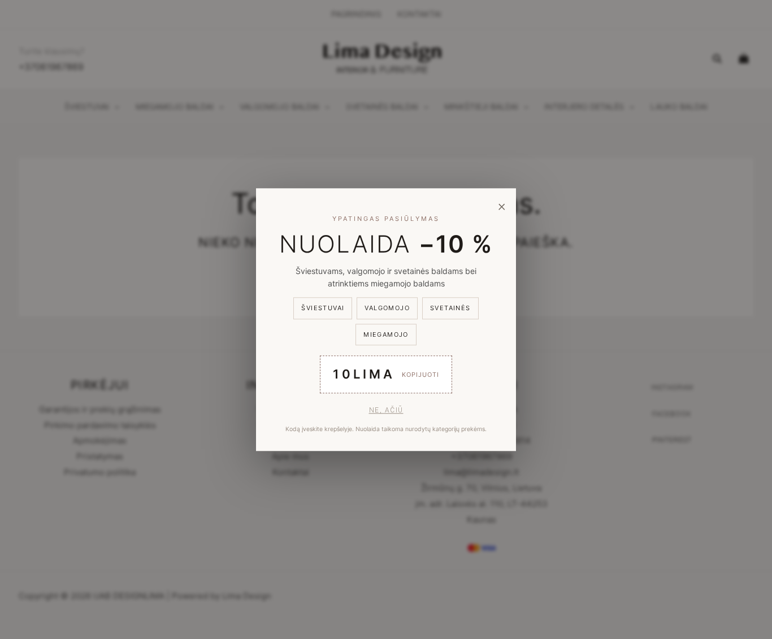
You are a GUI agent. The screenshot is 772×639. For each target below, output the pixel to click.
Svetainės (450, 308)
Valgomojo (387, 308)
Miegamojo (386, 334)
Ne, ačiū (386, 410)
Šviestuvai (322, 308)
